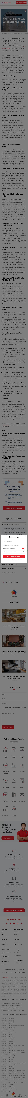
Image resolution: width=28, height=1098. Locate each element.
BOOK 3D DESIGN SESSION (14, 556)
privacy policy (20, 558)
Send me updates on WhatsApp (9, 548)
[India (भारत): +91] (4, 545)
